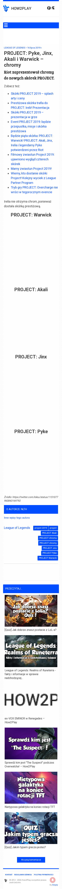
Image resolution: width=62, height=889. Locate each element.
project (53, 528)
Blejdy (55, 885)
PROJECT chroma (48, 538)
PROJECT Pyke (50, 553)
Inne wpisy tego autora (17, 517)
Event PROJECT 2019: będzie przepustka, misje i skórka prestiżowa (31, 126)
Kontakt (8, 875)
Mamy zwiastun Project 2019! (31, 168)
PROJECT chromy (48, 543)
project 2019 (41, 528)
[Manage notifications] (52, 880)
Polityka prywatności (43, 875)
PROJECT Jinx (50, 548)
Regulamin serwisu (23, 875)
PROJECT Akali (49, 533)
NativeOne (31, 853)
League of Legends (14, 47)
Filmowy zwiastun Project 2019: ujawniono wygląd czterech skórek (32, 159)
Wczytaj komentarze (31, 860)
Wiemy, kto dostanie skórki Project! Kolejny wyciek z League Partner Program (33, 178)
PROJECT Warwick (48, 558)
